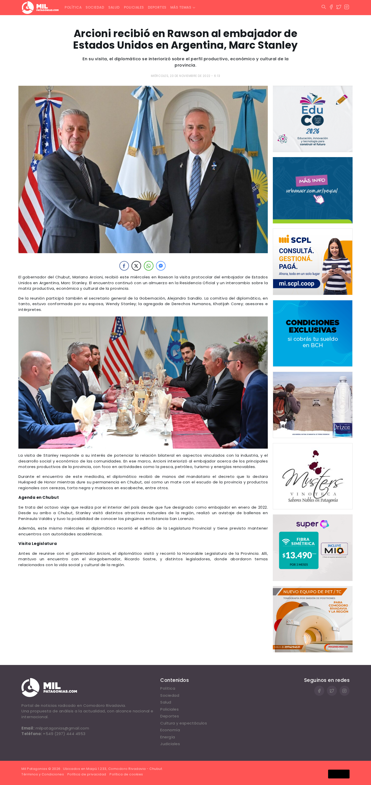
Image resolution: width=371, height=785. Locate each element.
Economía (170, 730)
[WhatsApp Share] (148, 266)
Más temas (180, 7)
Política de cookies (126, 774)
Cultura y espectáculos (183, 723)
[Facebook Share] (124, 266)
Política (73, 7)
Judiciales (170, 743)
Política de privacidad (86, 774)
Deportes (157, 7)
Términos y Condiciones (42, 774)
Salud (114, 7)
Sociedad (95, 7)
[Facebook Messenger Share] (161, 266)
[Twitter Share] (136, 266)
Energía (167, 737)
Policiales (134, 7)
